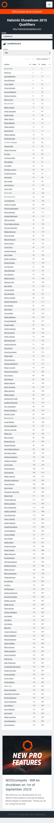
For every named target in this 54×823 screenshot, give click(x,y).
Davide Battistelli (10, 321)
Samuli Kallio (8, 146)
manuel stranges (10, 251)
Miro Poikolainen (10, 507)
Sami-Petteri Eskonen (11, 449)
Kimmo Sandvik (9, 298)
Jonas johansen (9, 674)
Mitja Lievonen (9, 647)
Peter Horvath (9, 236)
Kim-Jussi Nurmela (10, 228)
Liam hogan (8, 488)
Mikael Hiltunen (9, 383)
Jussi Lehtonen (9, 725)
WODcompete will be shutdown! (27, 11)
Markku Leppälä (10, 601)
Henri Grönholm (10, 655)
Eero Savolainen (10, 406)
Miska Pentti (8, 496)
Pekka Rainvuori (9, 577)
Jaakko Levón (9, 605)
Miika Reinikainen (10, 639)
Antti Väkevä (8, 379)
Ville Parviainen (9, 220)
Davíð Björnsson (10, 173)
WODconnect (40, 814)
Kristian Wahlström (11, 364)
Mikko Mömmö (9, 391)
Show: (4, 33)
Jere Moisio (8, 624)
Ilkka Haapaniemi (10, 573)
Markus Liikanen (10, 504)
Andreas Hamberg (10, 457)
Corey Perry (8, 247)
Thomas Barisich (10, 500)
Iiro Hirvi (7, 154)
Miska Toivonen (9, 368)
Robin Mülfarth (9, 123)
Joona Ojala (8, 465)
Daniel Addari (9, 325)
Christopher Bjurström (12, 667)
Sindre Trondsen (10, 205)
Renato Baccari (9, 441)
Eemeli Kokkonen (10, 698)
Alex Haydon (8, 306)
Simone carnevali (10, 430)
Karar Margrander (10, 597)
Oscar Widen (8, 84)
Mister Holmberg (10, 259)
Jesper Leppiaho (10, 690)
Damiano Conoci (10, 170)
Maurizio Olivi (9, 282)
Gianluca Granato (10, 461)
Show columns (41, 59)
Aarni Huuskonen (10, 702)
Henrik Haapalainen (11, 208)
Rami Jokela (8, 255)
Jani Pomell (8, 713)
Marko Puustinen (10, 636)
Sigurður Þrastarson (11, 480)
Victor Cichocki (9, 519)
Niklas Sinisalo (9, 395)
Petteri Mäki (8, 356)
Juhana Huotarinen (10, 593)
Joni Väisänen (9, 274)
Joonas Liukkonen (10, 426)
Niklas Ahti (8, 434)
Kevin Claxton (9, 243)
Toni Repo (8, 620)
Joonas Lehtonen (10, 344)
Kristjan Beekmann (10, 216)
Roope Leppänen (10, 352)
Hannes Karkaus (10, 329)
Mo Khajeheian (9, 558)
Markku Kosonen (10, 566)
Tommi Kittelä (9, 290)
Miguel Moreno (9, 469)
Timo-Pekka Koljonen (11, 224)
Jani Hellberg (8, 705)
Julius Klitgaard (9, 80)
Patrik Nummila (9, 139)
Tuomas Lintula (9, 158)
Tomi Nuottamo (10, 531)
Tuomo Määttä (9, 535)
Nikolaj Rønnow (9, 240)
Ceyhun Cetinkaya (10, 612)
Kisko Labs (25, 814)
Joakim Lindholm (10, 511)
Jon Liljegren (8, 581)
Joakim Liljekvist (9, 523)
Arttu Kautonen (9, 360)
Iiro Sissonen (8, 267)
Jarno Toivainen (9, 387)
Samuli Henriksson (10, 302)
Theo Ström (8, 348)
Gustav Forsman (10, 546)
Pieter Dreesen (9, 337)
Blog (32, 814)
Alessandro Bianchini (11, 492)
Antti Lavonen (9, 608)
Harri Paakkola (9, 709)
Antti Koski (8, 177)
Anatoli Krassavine (10, 527)
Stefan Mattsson (10, 317)
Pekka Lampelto (10, 651)
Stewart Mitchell (9, 445)
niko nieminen (9, 294)
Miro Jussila (8, 181)
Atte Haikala (8, 162)
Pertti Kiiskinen (9, 682)
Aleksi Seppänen (10, 111)
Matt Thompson (10, 663)
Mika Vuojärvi (9, 438)
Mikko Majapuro (10, 554)
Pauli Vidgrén (9, 473)
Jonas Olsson (9, 678)
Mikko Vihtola (9, 119)
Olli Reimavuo (9, 589)
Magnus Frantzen (10, 96)
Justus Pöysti (8, 131)
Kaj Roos (7, 585)
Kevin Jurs (7, 73)
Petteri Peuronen (10, 150)
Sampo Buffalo (9, 643)
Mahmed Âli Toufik (10, 399)
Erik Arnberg (8, 375)
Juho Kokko (8, 286)
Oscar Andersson (10, 632)
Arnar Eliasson (9, 484)
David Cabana (9, 550)
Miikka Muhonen (10, 232)
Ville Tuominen (9, 333)
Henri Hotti (8, 189)
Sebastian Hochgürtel (11, 694)
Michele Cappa (9, 414)
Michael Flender (9, 340)
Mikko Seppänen (10, 717)
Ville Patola (8, 309)
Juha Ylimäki (8, 539)
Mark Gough (8, 100)
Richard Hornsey (10, 671)
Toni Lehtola (8, 313)
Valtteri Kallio (9, 115)
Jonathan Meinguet (10, 403)
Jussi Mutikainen (9, 76)
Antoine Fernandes (11, 372)
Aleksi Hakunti (9, 127)
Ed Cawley (7, 166)
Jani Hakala (8, 616)
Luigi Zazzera (9, 185)
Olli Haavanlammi (10, 562)
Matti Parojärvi (9, 278)
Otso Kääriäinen (10, 721)
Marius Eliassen (9, 212)
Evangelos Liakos (10, 453)
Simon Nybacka (9, 88)
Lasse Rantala (9, 422)
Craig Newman (9, 201)
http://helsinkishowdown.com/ (27, 29)
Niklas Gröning (9, 570)
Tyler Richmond (9, 515)
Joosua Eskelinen (10, 92)
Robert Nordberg (10, 410)
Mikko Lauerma (9, 476)
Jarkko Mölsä (8, 542)
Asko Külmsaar (9, 271)
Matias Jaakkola (9, 135)
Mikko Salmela (9, 107)
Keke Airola (8, 659)
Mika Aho (7, 628)
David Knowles (9, 263)
